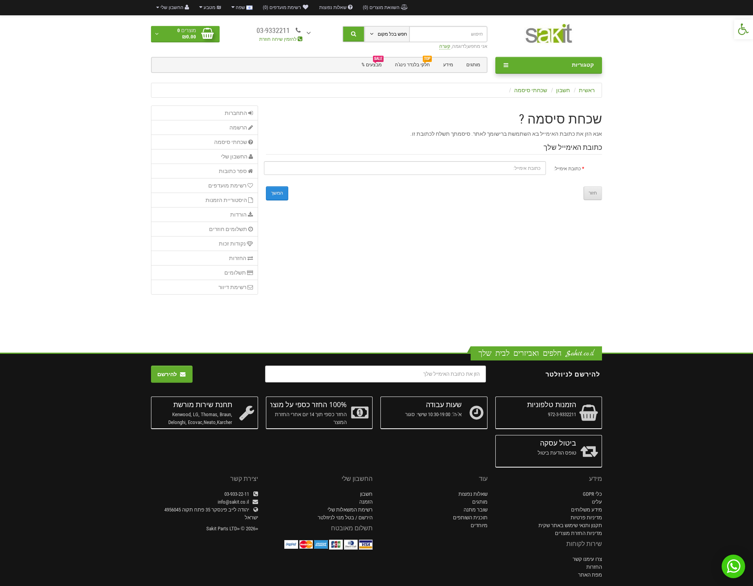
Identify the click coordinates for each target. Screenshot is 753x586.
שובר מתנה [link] (475, 510)
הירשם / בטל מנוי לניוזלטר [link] (345, 517)
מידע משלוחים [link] (586, 510)
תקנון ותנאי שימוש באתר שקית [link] (570, 525)
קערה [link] (444, 46)
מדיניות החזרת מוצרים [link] (578, 533)
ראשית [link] (587, 90)
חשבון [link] (563, 90)
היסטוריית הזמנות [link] (227, 200)
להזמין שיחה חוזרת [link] (278, 39)
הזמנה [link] (366, 502)
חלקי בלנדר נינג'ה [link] (413, 63)
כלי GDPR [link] (592, 494)
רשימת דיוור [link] (232, 287)
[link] (743, 29)
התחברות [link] (236, 113)
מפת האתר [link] (590, 575)
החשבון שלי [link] (235, 156)
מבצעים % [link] (372, 63)
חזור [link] (593, 193)
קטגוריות (583, 65)
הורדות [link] (239, 214)
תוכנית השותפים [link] (470, 517)
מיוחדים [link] (479, 525)
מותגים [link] (473, 64)
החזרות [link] (238, 258)
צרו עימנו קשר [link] (587, 559)
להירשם (167, 374)
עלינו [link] (597, 502)
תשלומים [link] (235, 272)
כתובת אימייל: (567, 168)
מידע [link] (448, 64)
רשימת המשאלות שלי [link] (350, 510)
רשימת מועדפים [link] (227, 185)
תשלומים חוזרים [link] (228, 229)
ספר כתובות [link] (233, 171)
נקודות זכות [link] (233, 243)
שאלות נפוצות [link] (472, 494)
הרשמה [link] (238, 127)
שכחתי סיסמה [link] (530, 90)
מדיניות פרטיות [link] (586, 517)
